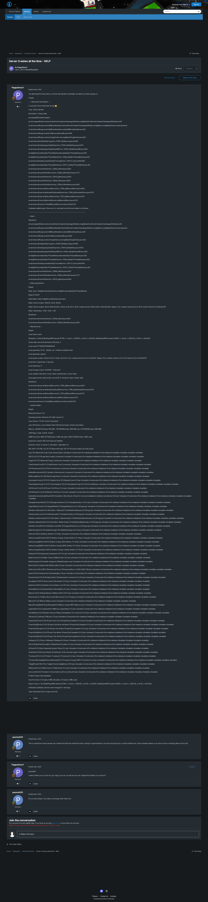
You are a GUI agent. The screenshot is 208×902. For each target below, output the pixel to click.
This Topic (190, 11)
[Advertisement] (104, 35)
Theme (94, 896)
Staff (18, 17)
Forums (10, 17)
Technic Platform (14, 11)
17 (19, 756)
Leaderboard (46, 11)
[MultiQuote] (30, 698)
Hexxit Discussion (31, 70)
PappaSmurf (22, 67)
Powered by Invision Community (104, 899)
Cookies (113, 896)
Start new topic (169, 78)
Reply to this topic (190, 78)
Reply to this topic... (28, 834)
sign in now (56, 823)
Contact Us (104, 896)
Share (179, 68)
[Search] (198, 11)
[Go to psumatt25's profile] (18, 745)
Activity (35, 11)
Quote (36, 698)
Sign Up (196, 4)
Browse (27, 11)
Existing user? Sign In (180, 4)
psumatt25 (17, 737)
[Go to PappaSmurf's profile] (11, 68)
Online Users (28, 17)
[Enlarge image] (56, 106)
